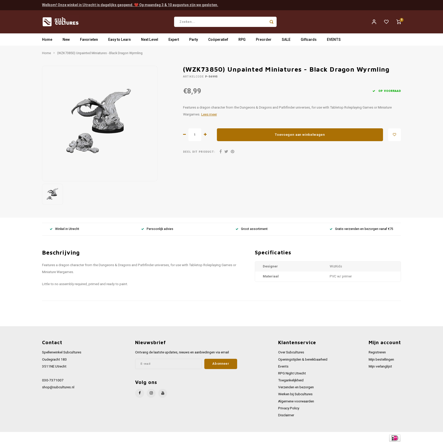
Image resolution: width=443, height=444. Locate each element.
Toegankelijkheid (291, 380)
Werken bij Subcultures (295, 394)
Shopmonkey (145, 438)
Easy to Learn (119, 39)
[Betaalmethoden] (394, 437)
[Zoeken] (271, 22)
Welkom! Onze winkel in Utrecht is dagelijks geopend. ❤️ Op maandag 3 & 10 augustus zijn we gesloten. (130, 5)
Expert (173, 39)
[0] (398, 21)
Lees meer (209, 114)
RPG (242, 39)
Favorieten (89, 39)
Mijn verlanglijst (380, 366)
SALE (286, 39)
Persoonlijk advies (160, 229)
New (66, 39)
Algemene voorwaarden (296, 401)
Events (283, 366)
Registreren (377, 352)
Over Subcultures (291, 352)
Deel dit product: (199, 152)
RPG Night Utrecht (292, 373)
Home (47, 39)
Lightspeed (111, 438)
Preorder (263, 39)
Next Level (149, 39)
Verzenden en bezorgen (296, 387)
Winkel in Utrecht (67, 229)
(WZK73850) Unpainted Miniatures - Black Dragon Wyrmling (100, 53)
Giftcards (309, 39)
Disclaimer (286, 415)
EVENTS (334, 39)
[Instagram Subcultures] (151, 393)
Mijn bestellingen (381, 359)
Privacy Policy (288, 408)
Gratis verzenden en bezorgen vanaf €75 (364, 229)
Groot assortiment (254, 229)
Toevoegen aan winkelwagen (300, 134)
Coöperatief (218, 39)
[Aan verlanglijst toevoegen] (394, 134)
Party (193, 39)
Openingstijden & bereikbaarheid (302, 359)
